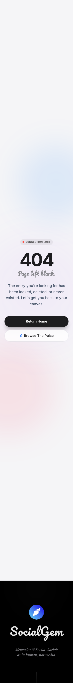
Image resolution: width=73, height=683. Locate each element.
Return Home (36, 321)
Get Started (59, 5)
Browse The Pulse (39, 336)
